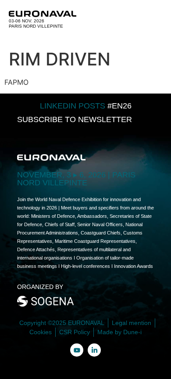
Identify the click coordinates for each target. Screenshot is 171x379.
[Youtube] (76, 350)
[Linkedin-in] (94, 350)
